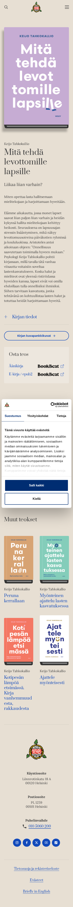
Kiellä (37, 498)
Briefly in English (36, 891)
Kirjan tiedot (24, 317)
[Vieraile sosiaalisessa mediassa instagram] (17, 843)
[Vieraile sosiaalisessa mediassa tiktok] (56, 843)
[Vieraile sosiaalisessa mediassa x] (36, 843)
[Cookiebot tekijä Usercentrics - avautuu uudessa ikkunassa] (51, 404)
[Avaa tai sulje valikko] (67, 7)
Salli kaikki (36, 485)
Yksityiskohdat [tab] (37, 416)
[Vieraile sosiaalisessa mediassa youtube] (46, 843)
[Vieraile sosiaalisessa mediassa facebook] (27, 843)
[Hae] (6, 7)
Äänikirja (16, 367)
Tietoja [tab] (61, 416)
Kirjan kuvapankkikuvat (34, 336)
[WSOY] (36, 7)
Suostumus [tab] (13, 416)
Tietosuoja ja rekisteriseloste (36, 869)
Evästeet (36, 880)
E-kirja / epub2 (20, 375)
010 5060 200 (40, 826)
